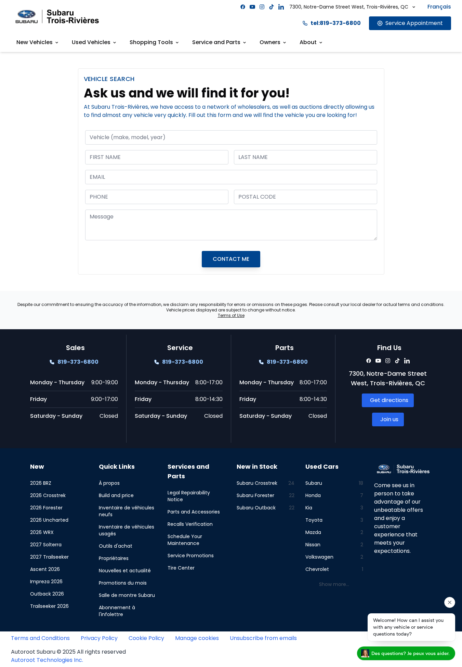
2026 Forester (46, 507)
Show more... (334, 584)
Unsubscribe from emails (263, 638)
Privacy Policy (99, 638)
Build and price (116, 495)
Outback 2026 (47, 593)
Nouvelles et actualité (125, 570)
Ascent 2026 (45, 569)
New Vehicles (34, 42)
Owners (270, 42)
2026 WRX (42, 532)
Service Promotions (191, 555)
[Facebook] (243, 7)
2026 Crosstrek (48, 495)
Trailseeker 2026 (49, 606)
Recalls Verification (190, 524)
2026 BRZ (40, 483)
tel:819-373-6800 (336, 23)
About (308, 42)
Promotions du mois (123, 582)
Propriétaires (114, 558)
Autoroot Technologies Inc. (47, 660)
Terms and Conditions (40, 638)
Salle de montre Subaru (127, 595)
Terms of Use (231, 315)
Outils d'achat (115, 546)
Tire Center (181, 567)
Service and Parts (216, 42)
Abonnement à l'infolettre (117, 611)
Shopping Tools (151, 42)
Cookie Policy (146, 638)
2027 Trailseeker (49, 556)
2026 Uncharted (49, 520)
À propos (109, 483)
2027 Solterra (46, 544)
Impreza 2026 (46, 581)
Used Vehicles (91, 42)
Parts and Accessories (194, 511)
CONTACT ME (231, 259)
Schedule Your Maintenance (185, 540)
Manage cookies (197, 638)
